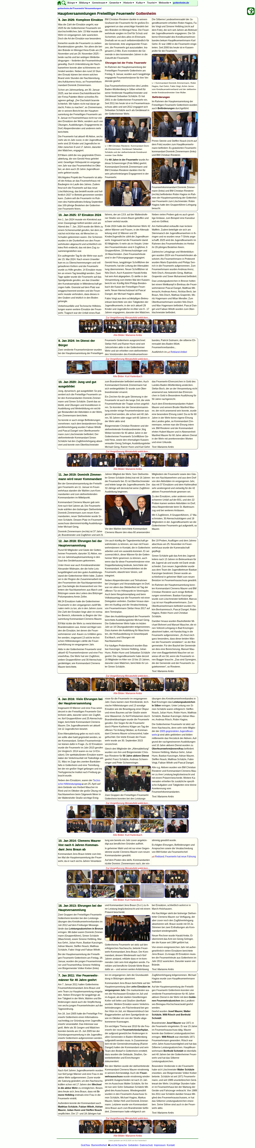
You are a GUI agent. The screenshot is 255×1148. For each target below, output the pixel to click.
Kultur (140, 2)
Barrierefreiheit (99, 1145)
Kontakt (171, 1145)
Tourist (152, 2)
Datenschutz (146, 1145)
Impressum (160, 1145)
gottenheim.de (181, 2)
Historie (128, 2)
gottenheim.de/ (65, 8)
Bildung (84, 2)
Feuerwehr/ (78, 8)
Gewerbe (115, 2)
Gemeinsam (100, 2)
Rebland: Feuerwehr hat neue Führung (175, 856)
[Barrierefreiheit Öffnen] (251, 11)
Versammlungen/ (93, 8)
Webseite (165, 2)
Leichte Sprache (118, 1145)
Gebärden (133, 1145)
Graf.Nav (85, 1145)
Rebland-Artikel (179, 352)
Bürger (72, 2)
